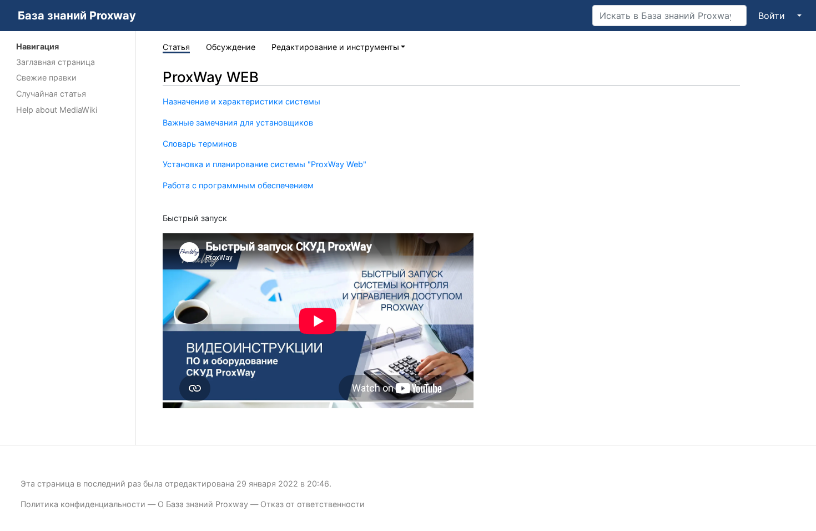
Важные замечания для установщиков (238, 122)
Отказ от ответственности (312, 504)
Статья (176, 47)
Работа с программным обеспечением (238, 185)
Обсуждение (230, 47)
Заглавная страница (55, 62)
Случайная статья (51, 93)
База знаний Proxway (77, 15)
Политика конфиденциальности (83, 504)
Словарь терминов (200, 143)
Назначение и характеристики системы (241, 101)
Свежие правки (46, 77)
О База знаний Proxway (203, 504)
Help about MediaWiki (56, 109)
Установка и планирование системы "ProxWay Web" (264, 164)
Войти (771, 15)
